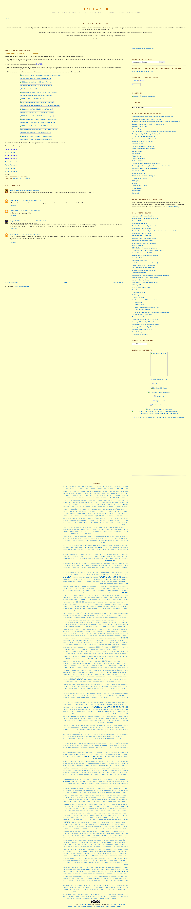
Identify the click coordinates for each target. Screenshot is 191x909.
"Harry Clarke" (95, 486)
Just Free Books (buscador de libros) (143, 267)
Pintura (124, 806)
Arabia (109, 513)
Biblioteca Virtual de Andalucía (141, 235)
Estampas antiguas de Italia (99, 649)
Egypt (99, 615)
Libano (96, 741)
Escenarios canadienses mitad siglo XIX (101, 642)
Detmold (96, 604)
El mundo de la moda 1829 (82, 626)
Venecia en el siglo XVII (80, 871)
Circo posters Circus (87, 574)
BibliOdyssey (136, 180)
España (66, 649)
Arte (65, 518)
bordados (124, 538)
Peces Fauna (90, 801)
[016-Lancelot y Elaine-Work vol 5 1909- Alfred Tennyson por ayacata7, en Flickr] (31, 126)
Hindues (90, 688)
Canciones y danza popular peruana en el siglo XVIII (90, 554)
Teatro (91, 856)
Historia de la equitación (104, 688)
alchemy (124, 493)
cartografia (99, 561)
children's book (81, 572)
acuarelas (122, 489)
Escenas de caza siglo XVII (109, 644)
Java (108, 716)
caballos (92, 545)
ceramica (84, 567)
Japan (107, 714)
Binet (70, 536)
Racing (71, 826)
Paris (70, 802)
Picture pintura (109, 804)
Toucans (109, 865)
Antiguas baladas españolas (109, 509)
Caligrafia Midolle (112, 547)
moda (65, 772)
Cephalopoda (68, 567)
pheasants (92, 804)
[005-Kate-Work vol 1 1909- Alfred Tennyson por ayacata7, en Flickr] (27, 89)
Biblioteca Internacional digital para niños (145, 226)
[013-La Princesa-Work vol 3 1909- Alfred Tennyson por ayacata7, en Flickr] (29, 116)
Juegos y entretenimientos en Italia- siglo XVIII (101, 720)
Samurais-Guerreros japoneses (85, 838)
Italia (71, 714)
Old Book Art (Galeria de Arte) (141, 161)
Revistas (92, 833)
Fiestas (80, 663)
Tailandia (76, 851)
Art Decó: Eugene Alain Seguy (117, 516)
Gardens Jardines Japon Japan (103, 672)
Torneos (86, 865)
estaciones (75, 649)
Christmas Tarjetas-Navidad (117, 572)
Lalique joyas (81, 732)
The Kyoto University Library (141, 309)
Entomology (99, 640)
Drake (85, 613)
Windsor (94, 898)
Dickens (77, 608)
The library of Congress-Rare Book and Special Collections (150, 312)
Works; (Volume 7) (11, 168)
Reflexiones (67, 831)
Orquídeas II (67, 792)
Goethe (125, 677)
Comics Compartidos (138, 158)
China (95, 572)
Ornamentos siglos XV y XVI (116, 790)
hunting (74, 695)
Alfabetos (114, 498)
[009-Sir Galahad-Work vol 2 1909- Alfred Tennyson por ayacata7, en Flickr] (29, 102)
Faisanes (66, 659)
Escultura (107, 647)
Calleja (96, 552)
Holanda (106, 693)
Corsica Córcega (74, 590)
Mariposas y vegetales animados (78, 759)
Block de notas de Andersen (110, 536)
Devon (101, 604)
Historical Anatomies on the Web (142, 253)
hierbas (65, 688)
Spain (77, 849)
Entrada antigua (118, 282)
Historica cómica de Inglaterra (74, 693)
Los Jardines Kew (113, 747)
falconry (74, 659)
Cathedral (96, 565)
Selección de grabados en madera (96, 840)
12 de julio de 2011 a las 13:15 (36, 221)
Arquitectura (99, 516)
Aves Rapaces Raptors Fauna (74, 529)
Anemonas (93, 509)
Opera (76, 786)
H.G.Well (106, 684)
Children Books (69, 572)
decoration (70, 602)
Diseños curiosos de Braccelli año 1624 (112, 611)
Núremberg (91, 783)
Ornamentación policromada (74, 790)
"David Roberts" (83, 486)
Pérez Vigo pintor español (118, 801)
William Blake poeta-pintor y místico (101, 896)
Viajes (107, 887)
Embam (134, 183)
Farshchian (82, 659)
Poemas (90, 815)
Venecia (65, 871)
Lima (100, 743)
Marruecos (97, 759)
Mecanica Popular (103, 761)
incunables (119, 709)
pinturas (71, 811)
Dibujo (108, 604)
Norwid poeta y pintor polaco (98, 781)
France (125, 665)
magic (70, 752)
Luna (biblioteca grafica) (139, 272)
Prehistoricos (107, 822)
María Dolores (14, 190)
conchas (85, 586)
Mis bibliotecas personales (97, 765)
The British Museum (138, 304)
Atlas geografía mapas (82, 525)
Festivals (66, 663)
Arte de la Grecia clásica (89, 518)
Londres (97, 745)
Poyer (99, 822)
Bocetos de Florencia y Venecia (76, 538)
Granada (125, 679)
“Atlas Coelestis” (69, 486)
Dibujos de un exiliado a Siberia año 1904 (93, 606)
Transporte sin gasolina (72, 867)
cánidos (125, 554)
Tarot (65, 856)
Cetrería (125, 567)
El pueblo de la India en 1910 (105, 629)
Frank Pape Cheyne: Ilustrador (84, 667)
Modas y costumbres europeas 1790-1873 (88, 772)
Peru (86, 804)
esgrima (115, 647)
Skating (83, 846)
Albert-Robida (109, 493)
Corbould (84, 588)
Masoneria (124, 759)
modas (70, 772)
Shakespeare (112, 842)
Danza (116, 597)
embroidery (109, 635)
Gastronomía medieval (80, 674)
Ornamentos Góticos (94, 790)
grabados (76, 679)
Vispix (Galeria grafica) (139, 332)
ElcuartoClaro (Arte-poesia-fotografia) (143, 136)
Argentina (84, 516)
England (124, 638)
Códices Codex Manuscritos (108, 579)
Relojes (115, 831)
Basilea (115, 531)
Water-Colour (74, 896)
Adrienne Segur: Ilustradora (74, 491)
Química (65, 826)
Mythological (68, 777)
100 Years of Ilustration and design (143, 146)
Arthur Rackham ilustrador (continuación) (80, 520)
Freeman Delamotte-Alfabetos (109, 667)
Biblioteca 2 (135, 193)
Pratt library (135, 295)
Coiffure (71, 581)
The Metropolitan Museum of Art (142, 314)
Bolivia (117, 538)
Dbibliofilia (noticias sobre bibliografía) (144, 139)
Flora (120, 663)
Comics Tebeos (106, 584)
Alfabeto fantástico (112, 495)
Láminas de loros (96, 732)
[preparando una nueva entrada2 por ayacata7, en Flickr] (143, 48)
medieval (115, 761)
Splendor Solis (92, 849)
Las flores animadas (79, 736)
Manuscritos (75, 754)
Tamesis (102, 851)
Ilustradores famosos (115, 707)
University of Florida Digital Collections (144, 322)
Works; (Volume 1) (11, 149)
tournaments (118, 865)
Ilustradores (92, 707)
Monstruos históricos (119, 772)
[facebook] (135, 96)
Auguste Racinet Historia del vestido (105, 525)
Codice (95, 577)
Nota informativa (69, 783)
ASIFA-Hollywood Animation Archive (143, 171)
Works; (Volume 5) (11, 162)
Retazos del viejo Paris (79, 833)
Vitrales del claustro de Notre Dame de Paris (101, 892)
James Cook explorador (94, 714)
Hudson (120, 693)
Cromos (108, 590)
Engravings (77, 640)
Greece (93, 684)
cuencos (116, 593)
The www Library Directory (140, 317)
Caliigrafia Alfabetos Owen (82, 552)
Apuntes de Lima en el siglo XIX (89, 513)
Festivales (107, 661)
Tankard (110, 851)
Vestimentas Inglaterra (81, 876)
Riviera (73, 835)
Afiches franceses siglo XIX (111, 491)
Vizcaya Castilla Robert (81, 894)
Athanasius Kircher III (108, 522)
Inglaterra (96, 711)
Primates (66, 824)
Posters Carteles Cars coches (83, 822)
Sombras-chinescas (94, 846)
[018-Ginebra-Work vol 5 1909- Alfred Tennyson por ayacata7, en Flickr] (28, 132)
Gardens (85, 672)
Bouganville (97, 540)
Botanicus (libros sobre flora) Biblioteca (144, 243)
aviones (89, 529)
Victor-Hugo (116, 887)
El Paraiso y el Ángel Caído (84, 629)
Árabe (104, 513)
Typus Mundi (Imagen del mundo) (75, 869)
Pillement (84, 806)
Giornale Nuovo (137, 151)
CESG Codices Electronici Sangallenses (144, 248)
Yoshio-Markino (103, 898)
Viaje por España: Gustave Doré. (91, 887)
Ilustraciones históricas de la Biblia (89, 704)
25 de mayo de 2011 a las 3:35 (29, 190)
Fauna (99, 658)
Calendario (107, 545)
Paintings (101, 793)
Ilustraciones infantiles (72, 707)
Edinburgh (124, 613)
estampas (84, 649)
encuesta (116, 638)
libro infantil (104, 741)
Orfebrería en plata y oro (99, 786)
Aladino (65, 493)
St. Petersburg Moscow (108, 849)
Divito (65, 613)
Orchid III (83, 786)
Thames (125, 858)
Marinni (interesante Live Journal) (142, 141)
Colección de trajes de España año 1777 (92, 581)
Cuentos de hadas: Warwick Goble (77, 595)
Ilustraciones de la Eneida (85, 702)
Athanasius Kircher (90, 522)
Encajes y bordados (71, 638)
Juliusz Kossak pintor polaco (85, 723)
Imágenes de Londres (93, 709)
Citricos (99, 574)
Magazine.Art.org (137, 144)
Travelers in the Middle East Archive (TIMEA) (146, 319)
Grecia (118, 682)
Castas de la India (121, 563)
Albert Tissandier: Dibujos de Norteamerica (86, 493)
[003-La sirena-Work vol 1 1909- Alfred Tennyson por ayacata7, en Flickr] (28, 82)
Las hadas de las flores (96, 736)
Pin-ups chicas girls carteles (101, 806)
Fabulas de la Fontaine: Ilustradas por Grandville (107, 656)
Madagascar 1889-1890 (81, 750)
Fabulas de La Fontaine (77, 656)
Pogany (117, 815)
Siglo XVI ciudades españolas (100, 844)
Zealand (113, 898)
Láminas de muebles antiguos (116, 732)
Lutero (69, 750)
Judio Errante (76, 720)
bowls (104, 540)
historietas (91, 693)
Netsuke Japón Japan (88, 779)
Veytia (105, 878)
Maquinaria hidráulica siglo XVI (108, 756)
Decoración (86, 600)
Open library (136, 290)
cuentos (124, 593)
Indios (65, 711)
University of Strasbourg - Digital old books (145, 324)
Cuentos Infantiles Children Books (85, 597)
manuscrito (114, 752)
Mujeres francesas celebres (88, 774)
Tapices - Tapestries (120, 851)
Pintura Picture (69, 808)
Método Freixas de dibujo (118, 763)
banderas (110, 529)
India (126, 709)
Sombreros (107, 846)
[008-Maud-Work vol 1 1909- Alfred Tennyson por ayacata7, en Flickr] (27, 99)
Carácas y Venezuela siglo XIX (75, 556)
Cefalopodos (118, 565)
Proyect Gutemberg (138, 297)
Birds (75, 536)
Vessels (111, 871)
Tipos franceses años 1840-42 (111, 862)
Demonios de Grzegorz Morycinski (98, 602)
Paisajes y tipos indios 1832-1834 (104, 797)
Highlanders (74, 688)
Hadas (112, 684)
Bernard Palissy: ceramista (109, 534)
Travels (85, 867)
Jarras (98, 716)
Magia (65, 752)
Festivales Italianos (120, 661)
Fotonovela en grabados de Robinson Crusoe (104, 665)
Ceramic (76, 567)
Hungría (66, 695)
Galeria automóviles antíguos (110, 670)
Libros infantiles (80, 743)
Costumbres (87, 590)
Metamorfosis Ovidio (100, 763)
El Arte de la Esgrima (111, 617)
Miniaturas (81, 765)
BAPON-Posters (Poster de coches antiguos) (146, 168)
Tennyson (27, 178)
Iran (126, 711)
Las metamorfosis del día (115, 736)
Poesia (111, 815)
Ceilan (126, 565)
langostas (76, 734)
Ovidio (86, 792)
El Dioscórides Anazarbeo (99, 622)
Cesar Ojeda (14, 200)
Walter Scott (97, 894)
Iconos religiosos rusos (91, 695)
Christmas (103, 572)
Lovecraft (124, 747)
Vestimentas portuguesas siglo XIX (104, 876)
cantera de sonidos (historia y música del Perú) (146, 119)
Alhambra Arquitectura (112, 500)
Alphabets (67, 504)
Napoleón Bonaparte (89, 777)
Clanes (106, 574)
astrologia (67, 522)
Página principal (11, 19)
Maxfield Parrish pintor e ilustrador (79, 761)
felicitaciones (74, 661)
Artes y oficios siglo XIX (118, 518)
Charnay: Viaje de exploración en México (112, 570)
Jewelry (77, 718)
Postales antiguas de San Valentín (113, 819)
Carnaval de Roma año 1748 (117, 556)
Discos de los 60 (98, 608)
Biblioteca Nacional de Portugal (141, 233)
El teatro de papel (105, 633)
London (90, 745)
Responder (13, 195)
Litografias (106, 743)
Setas (104, 842)
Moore (65, 774)
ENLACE (39, 64)
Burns (108, 543)
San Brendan (104, 838)
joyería (119, 718)
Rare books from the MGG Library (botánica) (146, 300)
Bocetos (125, 536)
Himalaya (83, 688)
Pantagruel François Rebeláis (92, 799)
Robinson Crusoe (83, 835)
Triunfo (92, 867)
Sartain (113, 838)
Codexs (89, 577)
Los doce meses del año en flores (93, 747)
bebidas (74, 534)
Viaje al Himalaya (115, 878)
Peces (83, 801)
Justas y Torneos (106, 723)
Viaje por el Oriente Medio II (80, 885)
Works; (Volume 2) (11, 152)
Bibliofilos (124, 534)
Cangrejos (117, 554)
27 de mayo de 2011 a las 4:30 (30, 210)
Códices (116, 577)
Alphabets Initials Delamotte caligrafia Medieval (93, 504)
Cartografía (110, 561)
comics (97, 584)
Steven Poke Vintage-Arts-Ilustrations (143, 148)
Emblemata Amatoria (97, 635)
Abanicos (81, 488)
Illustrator (109, 695)
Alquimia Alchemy (69, 506)
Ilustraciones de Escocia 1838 (74, 700)
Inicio (65, 282)
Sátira (126, 838)
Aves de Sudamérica (111, 527)
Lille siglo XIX (92, 743)
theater (84, 860)
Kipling (80, 725)
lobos (77, 745)
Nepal (77, 779)
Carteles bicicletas (87, 558)
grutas (99, 684)
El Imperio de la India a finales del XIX (100, 624)
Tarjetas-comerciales (120, 853)
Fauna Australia (109, 659)
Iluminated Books (137, 258)
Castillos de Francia (71, 565)
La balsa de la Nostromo (139, 178)
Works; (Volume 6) (11, 165)
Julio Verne (67, 723)
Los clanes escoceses (71, 747)
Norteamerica (69, 781)
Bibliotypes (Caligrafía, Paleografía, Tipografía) (146, 134)
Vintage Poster (136, 190)
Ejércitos (80, 617)
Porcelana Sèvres (106, 817)
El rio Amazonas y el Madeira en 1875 (105, 631)
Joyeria (112, 718)
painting (93, 792)
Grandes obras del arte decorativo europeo (81, 681)
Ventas (94, 871)
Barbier (125, 529)
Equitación (110, 640)
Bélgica (81, 534)
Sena (81, 842)
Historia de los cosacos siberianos (95, 691)
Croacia (101, 590)
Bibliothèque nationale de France (142, 240)
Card (91, 556)
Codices (105, 577)
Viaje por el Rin (98, 885)
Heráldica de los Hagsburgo (102, 686)
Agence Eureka (136, 188)
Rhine (98, 833)
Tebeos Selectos (137, 156)
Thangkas (66, 860)
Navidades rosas (121, 777)
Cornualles (93, 588)
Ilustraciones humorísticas (117, 704)
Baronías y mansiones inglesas (74, 531)
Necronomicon (68, 779)
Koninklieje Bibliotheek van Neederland (144, 270)
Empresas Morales (121, 635)
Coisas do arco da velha (139, 185)
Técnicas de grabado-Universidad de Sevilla (146, 163)
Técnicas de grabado (138, 129)
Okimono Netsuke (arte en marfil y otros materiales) (148, 124)
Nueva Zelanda (81, 783)
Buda (103, 543)
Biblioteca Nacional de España (141, 228)
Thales (119, 858)
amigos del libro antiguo (18, 221)
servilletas (97, 842)
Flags (105, 663)
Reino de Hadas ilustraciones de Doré (88, 831)
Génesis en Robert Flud (104, 674)
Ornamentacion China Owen (82, 788)
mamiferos (77, 752)
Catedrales (86, 565)
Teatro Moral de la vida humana (107, 856)
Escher (93, 647)
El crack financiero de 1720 (90, 620)
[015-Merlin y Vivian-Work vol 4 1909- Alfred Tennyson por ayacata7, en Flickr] (30, 122)
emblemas (85, 635)
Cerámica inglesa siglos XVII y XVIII (101, 567)
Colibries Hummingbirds (119, 581)
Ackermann (111, 488)
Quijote (125, 824)
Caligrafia (88, 547)
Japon (113, 714)
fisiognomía (97, 663)
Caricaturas (99, 556)
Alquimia (124, 504)
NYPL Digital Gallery (138, 285)
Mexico (66, 765)
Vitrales (76, 892)
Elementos (70, 635)
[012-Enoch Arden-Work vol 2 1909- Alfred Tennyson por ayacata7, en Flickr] (29, 112)
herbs (115, 686)
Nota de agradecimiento (119, 781)
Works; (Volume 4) (11, 158)
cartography (78, 563)
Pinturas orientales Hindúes (79, 813)
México (73, 765)
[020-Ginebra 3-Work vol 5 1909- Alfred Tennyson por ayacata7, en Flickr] (28, 139)
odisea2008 (95, 9)
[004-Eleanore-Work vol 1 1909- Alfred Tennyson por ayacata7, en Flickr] (28, 85)
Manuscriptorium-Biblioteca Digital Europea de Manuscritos (150, 275)
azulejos (96, 529)
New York (102, 779)
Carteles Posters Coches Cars (82, 561)
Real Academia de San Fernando (87, 826)
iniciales (105, 711)
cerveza (118, 567)
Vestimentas (121, 872)
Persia (72, 804)
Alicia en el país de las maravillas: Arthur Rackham (106, 502)
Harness (87, 686)
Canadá (115, 552)
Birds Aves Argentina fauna (88, 536)
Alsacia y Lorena (84, 506)
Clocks (112, 574)
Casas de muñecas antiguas (103, 563)
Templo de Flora (91, 858)
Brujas (97, 543)
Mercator (124, 761)
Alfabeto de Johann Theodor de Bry (87, 495)
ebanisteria (106, 613)
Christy (65, 574)
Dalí (100, 597)
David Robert (74, 600)
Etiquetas (101, 651)
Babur (103, 529)
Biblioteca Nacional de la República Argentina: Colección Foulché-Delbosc (155, 231)
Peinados (99, 801)
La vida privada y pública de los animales (111, 729)
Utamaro (113, 869)
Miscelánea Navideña (103, 768)
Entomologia (88, 640)
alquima (116, 504)
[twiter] (147, 96)
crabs (95, 590)
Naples (77, 777)
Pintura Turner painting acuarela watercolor (94, 808)
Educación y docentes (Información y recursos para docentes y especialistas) (156, 121)
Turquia (118, 867)
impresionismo (108, 709)
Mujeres (72, 774)
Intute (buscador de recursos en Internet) (145, 263)
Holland (114, 693)
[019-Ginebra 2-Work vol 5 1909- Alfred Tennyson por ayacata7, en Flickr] (28, 136)
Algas (100, 500)
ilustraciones (69, 697)
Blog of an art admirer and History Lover (144, 176)
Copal (70, 588)
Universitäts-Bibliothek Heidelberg (142, 329)
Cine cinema (73, 574)
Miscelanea (114, 765)
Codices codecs (77, 579)
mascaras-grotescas (111, 759)
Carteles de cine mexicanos (107, 558)
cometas (90, 584)
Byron (114, 543)
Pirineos (76, 815)
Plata (82, 815)
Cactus (100, 545)
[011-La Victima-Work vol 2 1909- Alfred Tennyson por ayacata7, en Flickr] (29, 109)
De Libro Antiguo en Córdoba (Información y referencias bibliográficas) (154, 131)
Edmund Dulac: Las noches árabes (76, 615)
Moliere (107, 772)
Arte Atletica (73, 518)
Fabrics (116, 653)
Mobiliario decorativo (119, 770)
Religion (108, 831)
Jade (76, 714)
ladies (73, 732)
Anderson (117, 506)
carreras (66, 558)
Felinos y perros (88, 661)
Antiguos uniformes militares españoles (88, 511)
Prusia (72, 824)
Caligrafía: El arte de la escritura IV (104, 549)
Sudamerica (123, 849)
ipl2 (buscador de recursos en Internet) (144, 265)
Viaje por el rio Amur (112, 885)
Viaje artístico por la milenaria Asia (107, 880)
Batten (121, 531)
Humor (125, 693)
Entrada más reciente (11, 282)
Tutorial (125, 867)
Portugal (84, 820)
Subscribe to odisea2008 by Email (142, 71)
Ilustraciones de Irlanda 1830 (97, 700)
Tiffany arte (113, 860)
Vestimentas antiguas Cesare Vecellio (79, 874)
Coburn (15, 178)
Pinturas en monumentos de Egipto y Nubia (93, 811)
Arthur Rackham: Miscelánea (111, 520)
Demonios (80, 602)
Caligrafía (99, 547)
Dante (111, 597)
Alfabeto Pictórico (101, 498)
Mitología (107, 770)
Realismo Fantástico (138, 173)
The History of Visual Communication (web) (145, 307)
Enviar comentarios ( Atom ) (22, 286)
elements (78, 635)
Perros (66, 804)
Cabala (76, 545)
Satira (120, 838)
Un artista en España (102, 869)
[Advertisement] (41, 275)
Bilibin (65, 536)
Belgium (88, 534)
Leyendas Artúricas (86, 741)
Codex (67, 577)
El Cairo (123, 617)
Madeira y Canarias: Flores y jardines (105, 750)
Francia (67, 668)
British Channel (79, 543)
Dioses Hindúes (85, 608)
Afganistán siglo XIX (93, 491)
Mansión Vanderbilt (89, 752)
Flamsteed (112, 663)
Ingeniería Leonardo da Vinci (79, 711)
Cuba (110, 593)
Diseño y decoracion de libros (83, 611)
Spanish (83, 849)
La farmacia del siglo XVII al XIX (93, 727)
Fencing (98, 661)
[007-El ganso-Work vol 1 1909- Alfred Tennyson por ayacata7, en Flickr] (28, 95)
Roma (93, 835)
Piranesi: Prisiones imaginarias (102, 813)
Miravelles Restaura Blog (140, 126)
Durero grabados (95, 613)
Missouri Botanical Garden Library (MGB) (145, 277)
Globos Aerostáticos (114, 677)
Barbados (118, 529)
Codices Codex (90, 579)
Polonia (74, 817)
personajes (79, 804)
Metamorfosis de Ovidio (83, 763)
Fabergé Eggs (107, 653)
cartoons (88, 563)
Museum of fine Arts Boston (140, 280)
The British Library (137, 302)
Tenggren (102, 858)
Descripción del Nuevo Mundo (81, 604)
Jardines (72, 716)
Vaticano (125, 869)
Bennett (95, 534)
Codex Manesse (79, 577)
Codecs (125, 574)
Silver (77, 846)
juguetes (124, 720)
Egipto (93, 615)
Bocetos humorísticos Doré (102, 538)
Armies (90, 516)
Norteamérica (81, 781)
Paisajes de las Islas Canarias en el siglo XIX (101, 795)
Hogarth (99, 693)
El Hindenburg (80, 624)
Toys (126, 865)
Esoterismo (124, 647)
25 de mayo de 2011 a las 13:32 (31, 200)
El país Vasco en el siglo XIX (103, 626)
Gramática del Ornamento (111, 679)
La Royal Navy (76, 729)
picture (99, 804)
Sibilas (84, 844)
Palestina (76, 799)
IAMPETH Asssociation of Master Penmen (145, 255)
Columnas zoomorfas (71, 584)
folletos (81, 665)
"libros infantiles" (109, 486)
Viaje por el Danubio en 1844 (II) (90, 883)
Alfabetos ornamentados (88, 500)
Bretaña (69, 543)
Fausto (65, 661)
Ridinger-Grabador (107, 833)
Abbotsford (90, 488)
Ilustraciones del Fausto (107, 702)
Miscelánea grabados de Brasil (83, 768)
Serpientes (88, 842)
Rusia (115, 835)
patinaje (77, 801)
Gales (79, 672)
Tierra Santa (103, 860)
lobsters (83, 745)
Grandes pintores (107, 681)
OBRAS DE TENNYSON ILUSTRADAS (22, 53)
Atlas (119, 522)
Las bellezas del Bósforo (90, 734)
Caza (110, 565)
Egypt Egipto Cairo (109, 615)
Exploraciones (73, 653)
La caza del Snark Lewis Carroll (97, 725)
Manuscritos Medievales (82, 757)
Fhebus (73, 663)
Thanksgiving (75, 860)
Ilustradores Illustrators (73, 709)
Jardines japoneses (85, 716)
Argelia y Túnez (73, 516)
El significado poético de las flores (83, 633)
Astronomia (77, 522)
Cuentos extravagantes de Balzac (106, 595)
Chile (90, 572)
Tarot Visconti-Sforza (77, 856)
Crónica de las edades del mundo (94, 593)
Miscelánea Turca (89, 770)
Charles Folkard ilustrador (83, 570)
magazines (124, 750)
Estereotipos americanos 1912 (85, 651)
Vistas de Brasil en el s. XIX (104, 889)
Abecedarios (101, 488)
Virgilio (125, 887)
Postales (94, 820)
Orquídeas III (78, 792)
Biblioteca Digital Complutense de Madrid (145, 218)
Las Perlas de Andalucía (97, 738)
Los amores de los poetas (118, 745)
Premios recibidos (121, 822)
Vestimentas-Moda (94, 878)
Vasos (119, 869)
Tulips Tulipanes (108, 867)
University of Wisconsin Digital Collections (145, 327)
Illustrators (122, 695)
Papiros (107, 799)
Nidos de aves (113, 779)
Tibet (90, 860)
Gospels (66, 679)
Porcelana (81, 817)
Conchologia (94, 586)
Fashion (90, 659)
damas (105, 597)
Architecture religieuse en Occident (143, 216)
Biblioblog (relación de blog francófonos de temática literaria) (151, 166)
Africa (125, 491)
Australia (124, 525)
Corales (76, 588)
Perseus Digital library (139, 292)
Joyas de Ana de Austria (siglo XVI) (95, 718)
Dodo (70, 613)
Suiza (65, 851)
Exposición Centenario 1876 (90, 653)
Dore (74, 613)
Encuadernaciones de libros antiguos (96, 638)
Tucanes (98, 867)
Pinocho (117, 806)
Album (118, 493)
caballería (84, 545)
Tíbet (95, 860)
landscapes (67, 734)
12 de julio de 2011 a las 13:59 (30, 234)
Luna (64, 750)
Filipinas (88, 663)
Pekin (105, 801)
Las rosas (111, 738)
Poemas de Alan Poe (100, 815)
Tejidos (80, 858)
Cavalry (104, 565)
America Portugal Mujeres (102, 506)
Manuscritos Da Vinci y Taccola (94, 754)
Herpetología (123, 686)
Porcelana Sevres (92, 817)
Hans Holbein (79, 686)
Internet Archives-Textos (139, 260)
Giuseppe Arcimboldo (97, 677)
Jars (103, 716)
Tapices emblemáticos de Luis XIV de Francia (93, 853)
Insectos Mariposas (117, 711)
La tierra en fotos (88, 729)
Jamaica (82, 714)
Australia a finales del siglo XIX (75, 527)
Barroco (108, 531)
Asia (126, 520)
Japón (120, 714)
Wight (82, 896)
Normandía (124, 779)
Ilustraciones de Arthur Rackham (113, 697)
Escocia (99, 647)
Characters (67, 570)
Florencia (73, 665)
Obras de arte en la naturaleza (108, 783)
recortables (123, 828)
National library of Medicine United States (145, 282)
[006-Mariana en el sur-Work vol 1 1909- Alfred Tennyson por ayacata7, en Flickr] (31, 92)
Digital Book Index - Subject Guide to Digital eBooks (148, 250)
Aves (89, 527)
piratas (69, 815)
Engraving (66, 640)
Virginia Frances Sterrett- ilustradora (78, 889)
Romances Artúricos (104, 835)
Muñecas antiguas (109, 774)
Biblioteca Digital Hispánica (140, 221)
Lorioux (105, 745)
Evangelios (109, 651)
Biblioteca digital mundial (139, 223)
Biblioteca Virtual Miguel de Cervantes (144, 238)
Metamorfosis (68, 763)
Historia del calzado (119, 691)
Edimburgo (116, 613)
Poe (85, 815)
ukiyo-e (90, 869)
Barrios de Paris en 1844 (96, 531)
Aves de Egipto (97, 527)
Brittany (90, 543)
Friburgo (84, 670)
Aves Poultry (123, 527)
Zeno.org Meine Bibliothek (140, 334)
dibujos (73, 606)
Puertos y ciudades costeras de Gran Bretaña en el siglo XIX (98, 824)
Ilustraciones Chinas (87, 697)
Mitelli (99, 770)
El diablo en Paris (81, 622)
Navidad (110, 777)
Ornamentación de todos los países (112, 788)
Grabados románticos (92, 679)
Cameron (109, 552)
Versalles (102, 871)
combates (83, 584)
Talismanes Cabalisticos (89, 851)
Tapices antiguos (69, 853)
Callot (102, 552)
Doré (21, 178)
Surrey (70, 851)
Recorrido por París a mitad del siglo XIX (100, 828)
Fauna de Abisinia (122, 659)
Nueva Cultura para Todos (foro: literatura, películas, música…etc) (152, 116)
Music (120, 774)
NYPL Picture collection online (141, 287)
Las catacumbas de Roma (109, 734)
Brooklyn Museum (137, 245)
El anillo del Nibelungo (93, 617)
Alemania (66, 495)
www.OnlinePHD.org (172, 207)
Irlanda (65, 714)
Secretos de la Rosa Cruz (73, 840)
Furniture (93, 670)
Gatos (92, 674)
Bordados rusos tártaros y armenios (77, 540)
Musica (125, 774)
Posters (66, 822)
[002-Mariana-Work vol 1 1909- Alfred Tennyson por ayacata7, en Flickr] (28, 78)
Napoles (103, 777)
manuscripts (102, 752)
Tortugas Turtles (98, 865)
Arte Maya (103, 518)
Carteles (75, 558)
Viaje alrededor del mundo (83, 880)
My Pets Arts (136, 153)
